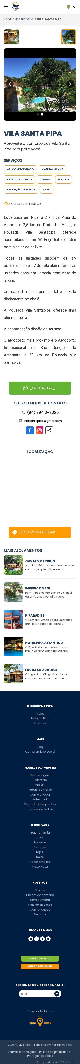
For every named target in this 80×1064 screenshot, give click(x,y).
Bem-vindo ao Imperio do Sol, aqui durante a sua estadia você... (48, 595)
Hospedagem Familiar (25, 204)
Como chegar (40, 794)
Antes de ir (40, 799)
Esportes (40, 847)
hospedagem (24, 19)
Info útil (40, 785)
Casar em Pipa (40, 862)
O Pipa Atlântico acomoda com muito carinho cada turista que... (47, 649)
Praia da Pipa (40, 718)
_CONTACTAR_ (42, 388)
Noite (40, 857)
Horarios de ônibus (40, 809)
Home (8, 19)
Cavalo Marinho (40, 561)
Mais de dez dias (40, 905)
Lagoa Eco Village (41, 670)
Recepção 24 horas (21, 189)
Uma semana (40, 900)
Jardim (45, 179)
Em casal (40, 914)
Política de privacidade (54, 1052)
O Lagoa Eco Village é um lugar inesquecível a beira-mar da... (46, 676)
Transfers (40, 780)
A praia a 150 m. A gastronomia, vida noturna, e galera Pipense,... (49, 567)
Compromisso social (40, 751)
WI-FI (46, 189)
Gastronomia (40, 832)
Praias (40, 713)
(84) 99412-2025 (43, 412)
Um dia (40, 890)
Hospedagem (40, 775)
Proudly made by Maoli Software (53, 1062)
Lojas (40, 837)
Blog (40, 747)
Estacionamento (19, 179)
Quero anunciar (40, 966)
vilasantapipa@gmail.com (43, 421)
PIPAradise (34, 615)
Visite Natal (40, 866)
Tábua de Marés (40, 790)
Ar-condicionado (20, 169)
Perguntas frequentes (40, 804)
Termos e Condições (22, 1052)
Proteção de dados (40, 1056)
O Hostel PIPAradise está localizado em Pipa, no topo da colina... (48, 622)
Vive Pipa (24, 1045)
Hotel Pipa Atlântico (44, 642)
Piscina (63, 179)
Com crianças (40, 909)
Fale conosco (40, 958)
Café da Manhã (52, 169)
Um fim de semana (40, 895)
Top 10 (40, 852)
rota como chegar (38, 532)
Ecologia (40, 723)
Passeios (40, 842)
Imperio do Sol (38, 588)
